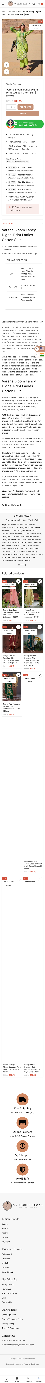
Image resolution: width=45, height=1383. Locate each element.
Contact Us (7, 1302)
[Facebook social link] (25, 565)
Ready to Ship (8, 1284)
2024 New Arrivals (15, 524)
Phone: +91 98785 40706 (13, 1340)
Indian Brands (10, 1219)
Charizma (13, 441)
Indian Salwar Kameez (11, 406)
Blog (4, 1298)
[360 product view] (6, 65)
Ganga (5, 1224)
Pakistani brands (21, 438)
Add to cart (25, 107)
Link (30, 200)
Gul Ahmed (23, 441)
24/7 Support (22, 1155)
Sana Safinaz (7, 1272)
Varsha (5, 1237)
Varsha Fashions (13, 84)
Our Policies (9, 1309)
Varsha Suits (31, 427)
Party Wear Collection (11, 545)
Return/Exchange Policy (12, 1319)
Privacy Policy (8, 1323)
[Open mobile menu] (3, 3)
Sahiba (5, 1228)
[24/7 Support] (22, 1146)
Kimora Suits (18, 424)
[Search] (33, 3)
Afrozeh (36, 438)
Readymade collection (17, 548)
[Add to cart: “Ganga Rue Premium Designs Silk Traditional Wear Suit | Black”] (18, 675)
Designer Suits (8, 409)
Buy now (22, 113)
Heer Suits (32, 421)
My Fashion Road (34, 360)
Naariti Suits (29, 424)
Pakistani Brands (12, 1249)
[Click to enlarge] (6, 71)
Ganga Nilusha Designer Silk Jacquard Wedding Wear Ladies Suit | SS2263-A (31, 660)
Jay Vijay (6, 1242)
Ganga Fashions (19, 421)
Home (4, 11)
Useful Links (9, 1279)
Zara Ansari (18, 447)
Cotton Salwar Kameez (12, 533)
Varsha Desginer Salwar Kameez (22, 557)
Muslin (11, 542)
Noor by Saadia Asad (20, 444)
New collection (34, 542)
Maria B (5, 1263)
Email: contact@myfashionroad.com (18, 1345)
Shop (11, 11)
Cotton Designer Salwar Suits (23, 530)
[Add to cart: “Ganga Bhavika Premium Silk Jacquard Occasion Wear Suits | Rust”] (18, 627)
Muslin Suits (20, 542)
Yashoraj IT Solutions (31, 1364)
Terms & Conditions (10, 1328)
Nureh (7, 444)
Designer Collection (11, 536)
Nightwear (20, 409)
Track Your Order (9, 1293)
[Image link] (22, 1206)
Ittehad (32, 441)
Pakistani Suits (28, 406)
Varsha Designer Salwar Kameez (16, 560)
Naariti (5, 1233)
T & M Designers (14, 427)
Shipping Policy (9, 1315)
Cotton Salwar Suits (32, 533)
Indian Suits (22, 520)
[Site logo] (19, 3)
